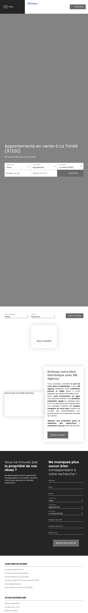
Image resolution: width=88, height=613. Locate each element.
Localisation (62, 164)
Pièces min (53, 533)
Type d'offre (9, 164)
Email (51, 494)
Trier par (33, 314)
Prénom (52, 481)
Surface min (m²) (40, 173)
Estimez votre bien (12, 603)
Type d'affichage (10, 314)
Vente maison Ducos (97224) (17, 577)
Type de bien (36, 164)
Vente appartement (13, 584)
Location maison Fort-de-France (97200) (22, 580)
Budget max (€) (13, 173)
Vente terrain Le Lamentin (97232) (19, 587)
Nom (51, 487)
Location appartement (14, 569)
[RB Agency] (42, 7)
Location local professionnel (16, 573)
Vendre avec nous (12, 607)
